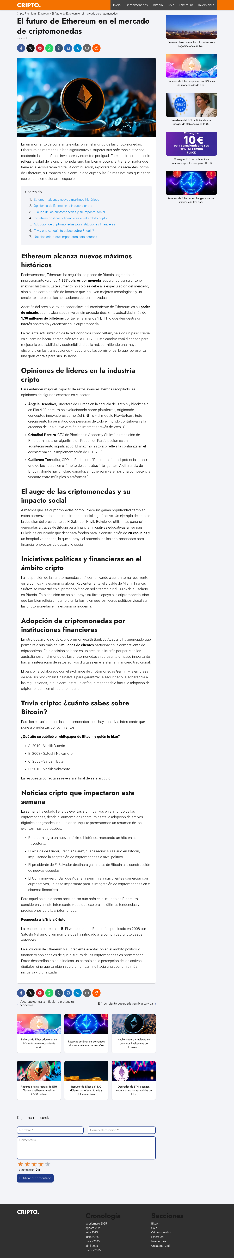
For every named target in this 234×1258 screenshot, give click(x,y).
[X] (30, 48)
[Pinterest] (40, 48)
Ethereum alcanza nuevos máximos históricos (66, 200)
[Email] (87, 48)
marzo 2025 (93, 1250)
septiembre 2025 (96, 1223)
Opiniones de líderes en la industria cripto (63, 206)
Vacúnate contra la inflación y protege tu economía (47, 1003)
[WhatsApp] (49, 48)
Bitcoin (158, 5)
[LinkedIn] (68, 48)
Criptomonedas (137, 5)
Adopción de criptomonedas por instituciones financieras (74, 224)
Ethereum (186, 5)
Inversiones (206, 5)
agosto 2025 (93, 1228)
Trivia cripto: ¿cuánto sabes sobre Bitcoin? (64, 231)
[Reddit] (96, 48)
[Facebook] (21, 48)
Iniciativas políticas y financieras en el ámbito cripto (70, 218)
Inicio (117, 5)
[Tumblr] (59, 48)
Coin (171, 5)
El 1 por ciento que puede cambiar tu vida (125, 1003)
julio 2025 (91, 1232)
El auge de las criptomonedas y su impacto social (69, 212)
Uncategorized (160, 1245)
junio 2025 (91, 1237)
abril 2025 (91, 1245)
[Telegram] (77, 48)
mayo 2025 (92, 1241)
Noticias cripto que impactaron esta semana (65, 237)
